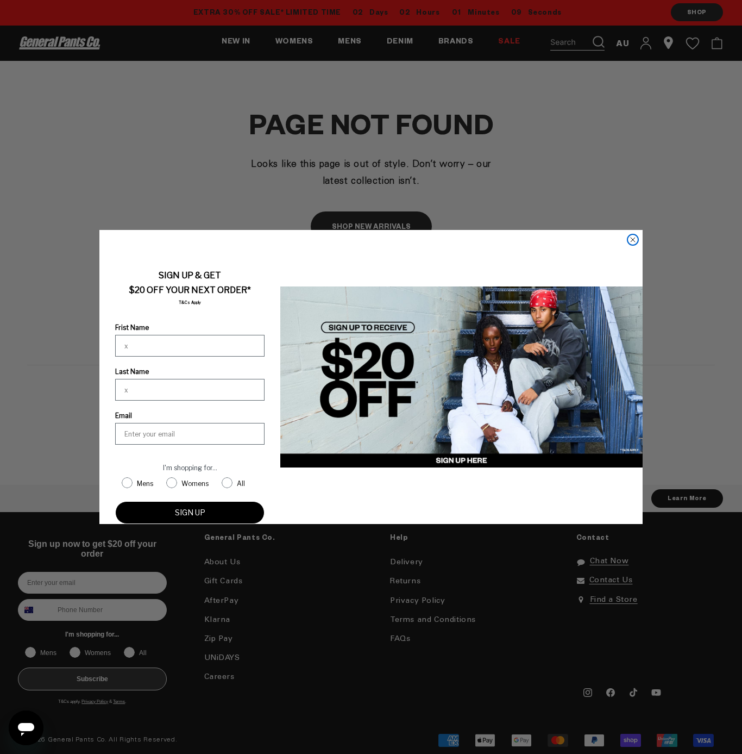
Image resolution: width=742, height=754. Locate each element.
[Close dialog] (632, 239)
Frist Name (132, 327)
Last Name (132, 371)
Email (123, 416)
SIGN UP (190, 512)
